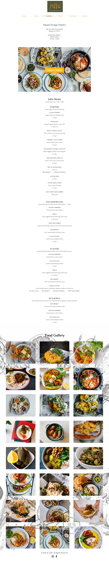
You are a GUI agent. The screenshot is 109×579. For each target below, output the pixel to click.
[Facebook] (56, 556)
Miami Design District (54, 24)
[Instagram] (52, 556)
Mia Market (56, 35)
